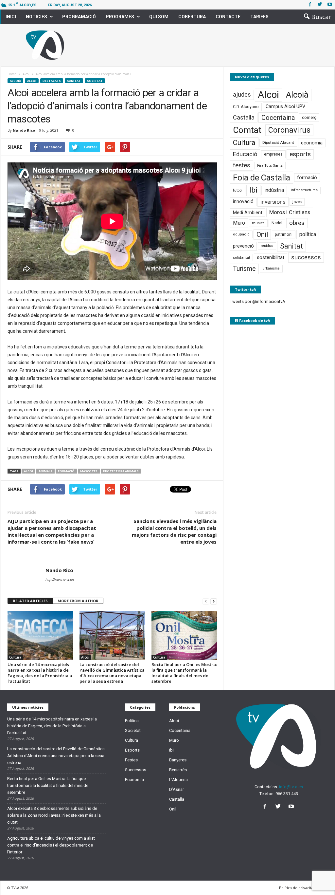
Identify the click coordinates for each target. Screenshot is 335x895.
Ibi (253, 190)
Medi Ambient (247, 212)
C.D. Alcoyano (246, 106)
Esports (132, 750)
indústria (274, 190)
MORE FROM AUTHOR (78, 600)
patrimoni (283, 234)
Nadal (277, 222)
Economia (134, 779)
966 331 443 (286, 793)
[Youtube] (330, 4)
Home (12, 74)
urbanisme (271, 268)
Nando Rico (24, 130)
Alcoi (31, 81)
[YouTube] (292, 807)
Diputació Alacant (278, 142)
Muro (239, 223)
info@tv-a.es (291, 786)
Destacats (52, 81)
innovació (243, 201)
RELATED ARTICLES (30, 600)
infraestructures (304, 190)
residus (267, 246)
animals (45, 471)
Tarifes (259, 16)
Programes (120, 16)
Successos (135, 769)
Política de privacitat (297, 887)
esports (300, 154)
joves (297, 201)
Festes (131, 759)
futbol (237, 190)
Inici (11, 16)
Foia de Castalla (261, 177)
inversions (273, 201)
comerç (309, 117)
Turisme (244, 268)
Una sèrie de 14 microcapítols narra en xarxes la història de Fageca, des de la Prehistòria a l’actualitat (40, 673)
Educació (245, 154)
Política (132, 720)
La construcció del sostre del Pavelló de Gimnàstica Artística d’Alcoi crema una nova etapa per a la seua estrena (112, 673)
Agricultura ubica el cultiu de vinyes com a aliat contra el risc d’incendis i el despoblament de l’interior (51, 845)
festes (241, 165)
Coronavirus (289, 130)
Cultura (15, 657)
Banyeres (177, 759)
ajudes (242, 94)
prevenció (243, 246)
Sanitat (74, 81)
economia (312, 143)
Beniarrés (178, 769)
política (307, 234)
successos (306, 257)
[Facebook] (310, 4)
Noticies (36, 16)
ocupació (241, 234)
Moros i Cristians (289, 212)
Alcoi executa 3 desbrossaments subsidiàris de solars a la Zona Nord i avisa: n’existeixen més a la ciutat (54, 815)
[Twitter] (320, 4)
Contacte (228, 16)
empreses (273, 154)
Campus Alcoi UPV (285, 106)
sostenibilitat (270, 257)
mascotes (88, 471)
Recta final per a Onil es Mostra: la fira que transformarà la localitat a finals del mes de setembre (184, 673)
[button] (315, 16)
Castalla (244, 117)
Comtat (247, 130)
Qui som (158, 16)
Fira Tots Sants (270, 165)
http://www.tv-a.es (59, 580)
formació (66, 471)
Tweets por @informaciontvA (257, 301)
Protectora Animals (121, 471)
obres (297, 222)
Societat (95, 81)
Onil (262, 234)
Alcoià (15, 81)
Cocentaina (278, 117)
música (258, 223)
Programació (79, 16)
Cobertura (192, 16)
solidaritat (241, 257)
